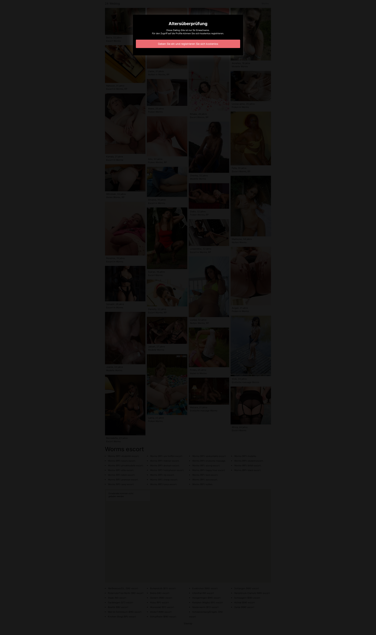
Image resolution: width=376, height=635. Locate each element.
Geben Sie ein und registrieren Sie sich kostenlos (188, 43)
